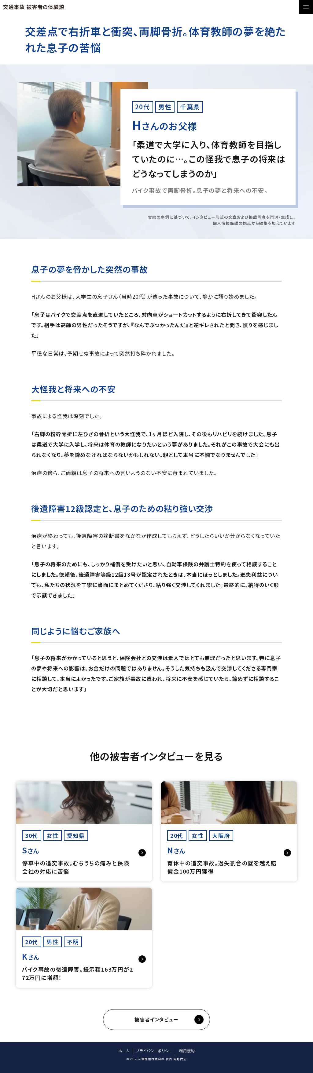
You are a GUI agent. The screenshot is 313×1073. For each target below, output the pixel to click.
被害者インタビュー (156, 1019)
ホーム (124, 1050)
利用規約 (187, 1050)
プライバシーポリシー (154, 1050)
